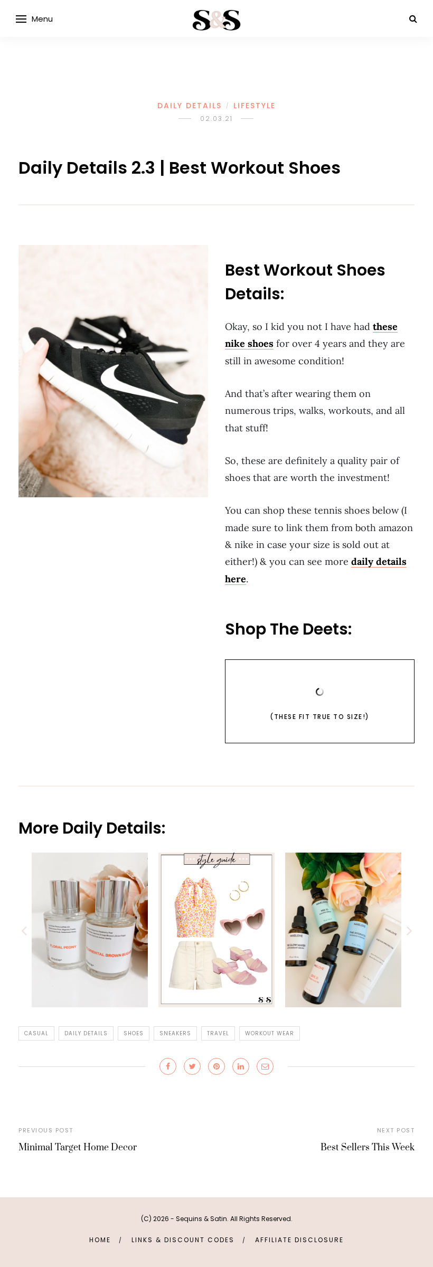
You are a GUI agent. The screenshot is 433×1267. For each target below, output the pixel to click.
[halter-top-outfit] (216, 929)
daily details (86, 1033)
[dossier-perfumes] (90, 929)
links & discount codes (182, 1239)
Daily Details (189, 105)
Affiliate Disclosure (299, 1239)
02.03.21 (216, 118)
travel (218, 1033)
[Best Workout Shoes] (113, 371)
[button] (24, 930)
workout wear (269, 1033)
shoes (134, 1033)
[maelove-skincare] (343, 929)
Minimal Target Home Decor (77, 1147)
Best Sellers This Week (368, 1147)
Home (100, 1239)
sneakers (175, 1033)
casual (36, 1033)
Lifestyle (254, 105)
